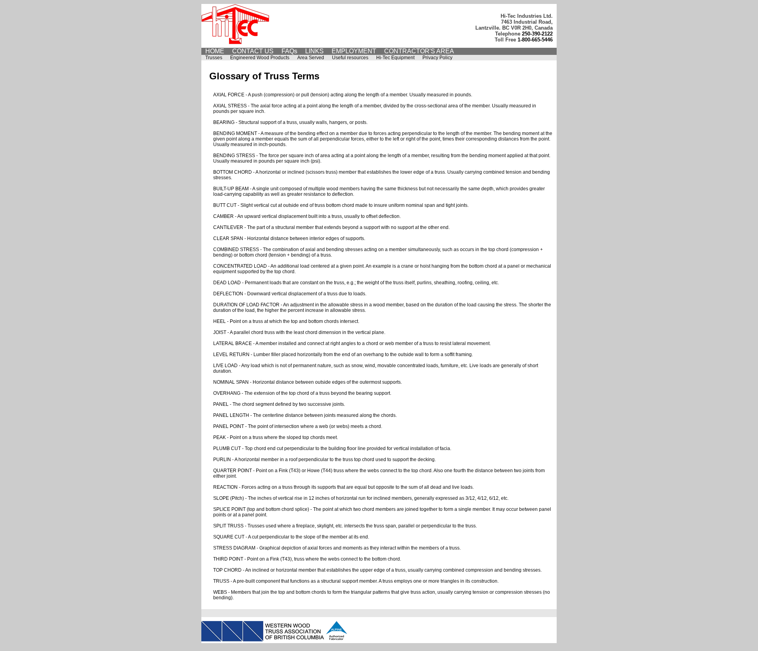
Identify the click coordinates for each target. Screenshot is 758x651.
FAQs (289, 51)
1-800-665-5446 (535, 40)
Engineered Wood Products (259, 57)
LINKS (314, 51)
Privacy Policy (437, 57)
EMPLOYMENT (354, 51)
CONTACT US (253, 51)
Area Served (310, 57)
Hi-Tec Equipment (395, 57)
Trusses (213, 57)
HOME (214, 51)
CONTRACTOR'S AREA (419, 51)
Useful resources (350, 57)
